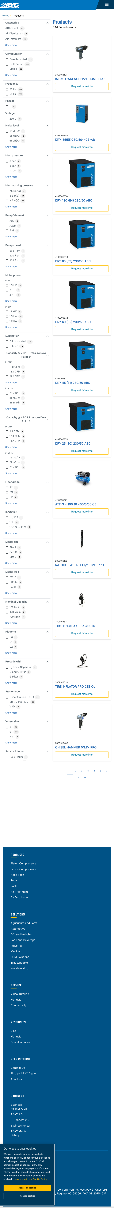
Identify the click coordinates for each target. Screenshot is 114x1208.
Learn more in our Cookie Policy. (30, 1179)
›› (85, 777)
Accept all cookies (27, 1188)
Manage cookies (27, 1196)
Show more (11, 45)
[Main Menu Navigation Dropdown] (106, 4)
